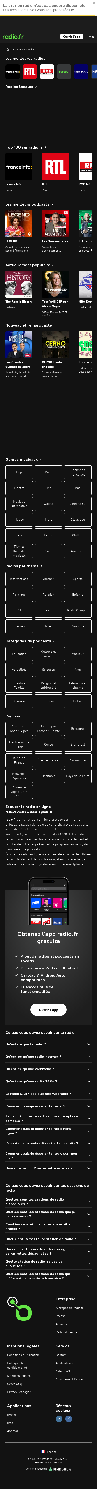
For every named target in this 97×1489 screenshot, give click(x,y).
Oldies (48, 503)
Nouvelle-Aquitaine (19, 776)
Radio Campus (77, 610)
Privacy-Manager (19, 1392)
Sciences (48, 669)
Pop (19, 472)
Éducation (19, 654)
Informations (19, 579)
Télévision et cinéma (78, 685)
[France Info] (12, 71)
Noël (48, 626)
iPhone (12, 1414)
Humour (48, 701)
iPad (10, 1423)
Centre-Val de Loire (19, 744)
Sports (78, 579)
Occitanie (48, 776)
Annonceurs (64, 1324)
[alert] (48, 8)
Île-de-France (48, 760)
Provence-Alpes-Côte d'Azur (19, 792)
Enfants (77, 594)
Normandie (78, 760)
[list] (48, 71)
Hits (48, 488)
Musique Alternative (19, 504)
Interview (19, 626)
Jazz (19, 535)
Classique (78, 519)
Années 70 (77, 551)
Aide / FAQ (63, 1371)
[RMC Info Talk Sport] (47, 71)
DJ (19, 610)
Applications (64, 1363)
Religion (48, 594)
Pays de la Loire (78, 776)
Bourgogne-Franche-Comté (48, 729)
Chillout (78, 535)
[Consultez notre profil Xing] (68, 1418)
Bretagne (78, 728)
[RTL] (30, 71)
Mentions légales (19, 1375)
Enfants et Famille (19, 685)
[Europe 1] (64, 71)
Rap (78, 488)
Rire (48, 610)
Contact (61, 1355)
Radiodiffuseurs (66, 1332)
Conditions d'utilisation (23, 1355)
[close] (94, 3)
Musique (78, 626)
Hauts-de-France (19, 760)
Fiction (78, 701)
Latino (48, 535)
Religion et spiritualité (48, 685)
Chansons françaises (77, 472)
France (51, 1452)
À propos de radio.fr (69, 1308)
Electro (19, 488)
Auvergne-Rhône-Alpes (19, 729)
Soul (48, 551)
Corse (48, 744)
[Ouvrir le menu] (91, 36)
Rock (48, 472)
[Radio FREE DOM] (81, 71)
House (19, 519)
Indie (48, 519)
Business (19, 701)
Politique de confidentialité (17, 1365)
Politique (19, 594)
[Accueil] (7, 49)
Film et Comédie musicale (19, 551)
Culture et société (48, 654)
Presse (60, 1316)
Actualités (19, 669)
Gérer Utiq (14, 1384)
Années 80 (77, 503)
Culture (48, 579)
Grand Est (77, 744)
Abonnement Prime (69, 1379)
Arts (78, 669)
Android (12, 1431)
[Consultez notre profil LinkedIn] (59, 1418)
